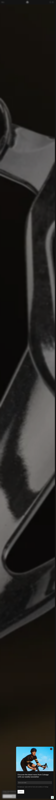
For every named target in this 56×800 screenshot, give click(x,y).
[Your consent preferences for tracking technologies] (52, 797)
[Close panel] (51, 749)
